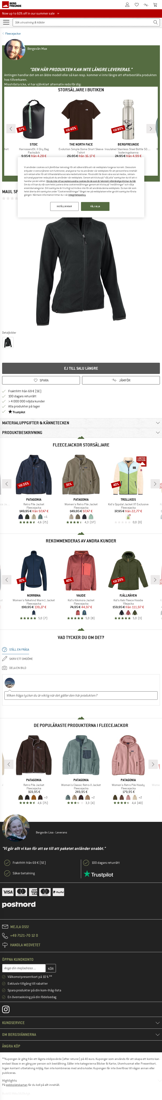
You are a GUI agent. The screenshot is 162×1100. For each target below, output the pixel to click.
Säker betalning (24, 873)
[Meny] (6, 22)
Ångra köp (11, 1046)
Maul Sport (14, 191)
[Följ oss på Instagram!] (9, 1010)
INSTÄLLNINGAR (64, 206)
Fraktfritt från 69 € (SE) (25, 391)
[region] (81, 187)
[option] (81, 265)
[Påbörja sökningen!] (155, 22)
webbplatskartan (16, 1085)
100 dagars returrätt (22, 396)
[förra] (11, 128)
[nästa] (151, 128)
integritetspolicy (77, 194)
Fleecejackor (13, 33)
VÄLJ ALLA (95, 206)
